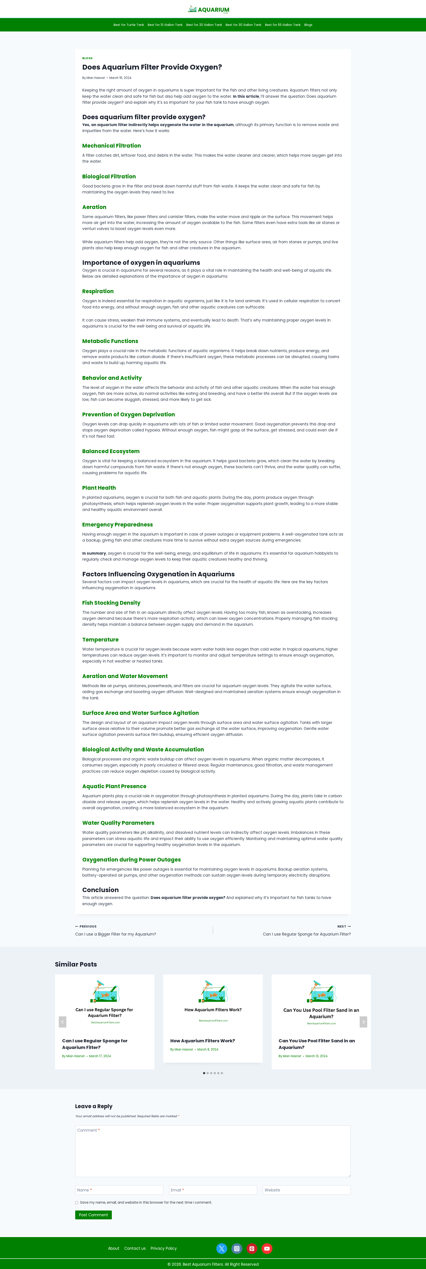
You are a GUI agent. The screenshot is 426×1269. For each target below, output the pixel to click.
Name (84, 1190)
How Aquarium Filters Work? (202, 1041)
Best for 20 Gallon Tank (204, 25)
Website (272, 1190)
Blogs (308, 25)
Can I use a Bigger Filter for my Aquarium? (115, 930)
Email (177, 1190)
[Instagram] (236, 1248)
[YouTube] (267, 1248)
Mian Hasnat (96, 78)
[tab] (204, 1073)
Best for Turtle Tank (129, 25)
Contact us (135, 1248)
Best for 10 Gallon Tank (165, 25)
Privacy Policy (164, 1248)
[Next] (363, 1022)
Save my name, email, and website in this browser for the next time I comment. (146, 1202)
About (113, 1248)
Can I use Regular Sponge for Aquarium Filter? (307, 930)
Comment (88, 1130)
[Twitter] (221, 1248)
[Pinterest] (252, 1248)
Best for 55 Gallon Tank (283, 25)
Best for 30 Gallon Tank (243, 25)
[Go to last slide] (62, 1022)
